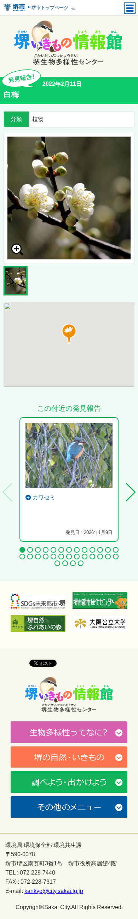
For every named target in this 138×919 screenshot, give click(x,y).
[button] (69, 334)
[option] (69, 198)
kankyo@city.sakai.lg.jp (53, 891)
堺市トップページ (49, 7)
